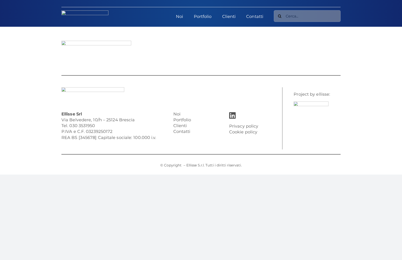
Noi (177, 114)
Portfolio (182, 119)
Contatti (182, 131)
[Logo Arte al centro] (311, 103)
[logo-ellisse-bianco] (84, 12)
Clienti (180, 125)
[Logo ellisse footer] (92, 89)
